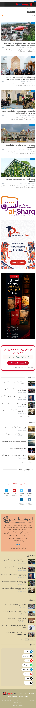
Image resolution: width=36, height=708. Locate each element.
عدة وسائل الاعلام (12, 696)
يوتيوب (27, 660)
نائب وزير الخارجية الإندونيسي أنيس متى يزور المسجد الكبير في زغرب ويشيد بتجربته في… (20, 78)
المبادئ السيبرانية (23, 696)
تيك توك (27, 682)
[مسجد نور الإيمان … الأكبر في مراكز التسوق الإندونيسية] (18, 133)
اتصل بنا (26, 693)
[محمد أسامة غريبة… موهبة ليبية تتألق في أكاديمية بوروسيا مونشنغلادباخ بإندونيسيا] (31, 383)
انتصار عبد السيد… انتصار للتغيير (18, 448)
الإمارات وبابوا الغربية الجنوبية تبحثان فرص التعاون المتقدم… (15, 633)
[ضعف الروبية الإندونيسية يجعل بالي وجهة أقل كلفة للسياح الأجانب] (31, 613)
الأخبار (33, 23)
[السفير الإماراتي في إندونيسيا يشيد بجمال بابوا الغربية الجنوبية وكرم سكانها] (31, 627)
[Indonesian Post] (9, 693)
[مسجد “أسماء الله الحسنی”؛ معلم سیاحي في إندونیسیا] (18, 167)
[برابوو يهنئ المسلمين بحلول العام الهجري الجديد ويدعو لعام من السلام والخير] (18, 99)
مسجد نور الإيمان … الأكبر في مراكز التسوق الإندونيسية (20, 146)
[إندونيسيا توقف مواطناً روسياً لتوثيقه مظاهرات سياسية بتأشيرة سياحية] (31, 412)
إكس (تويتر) (26, 656)
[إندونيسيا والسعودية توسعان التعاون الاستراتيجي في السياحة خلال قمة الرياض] (31, 620)
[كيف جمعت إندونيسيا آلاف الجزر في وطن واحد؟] (31, 443)
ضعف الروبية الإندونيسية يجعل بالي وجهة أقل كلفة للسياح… (14, 612)
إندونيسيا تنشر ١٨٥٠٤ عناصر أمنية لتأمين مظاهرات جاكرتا (15, 390)
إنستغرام (27, 674)
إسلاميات (32, 159)
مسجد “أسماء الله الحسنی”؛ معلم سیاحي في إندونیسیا (20, 180)
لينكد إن (27, 651)
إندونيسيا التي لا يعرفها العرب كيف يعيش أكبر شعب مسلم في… (14, 456)
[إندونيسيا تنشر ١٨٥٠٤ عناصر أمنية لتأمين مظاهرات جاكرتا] (31, 390)
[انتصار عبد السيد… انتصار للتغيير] (31, 450)
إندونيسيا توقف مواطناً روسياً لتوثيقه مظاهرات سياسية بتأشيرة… (14, 411)
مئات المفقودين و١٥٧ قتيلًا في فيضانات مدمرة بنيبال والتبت (14, 404)
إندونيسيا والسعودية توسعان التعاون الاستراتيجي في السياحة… (16, 619)
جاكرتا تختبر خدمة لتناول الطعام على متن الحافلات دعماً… (15, 605)
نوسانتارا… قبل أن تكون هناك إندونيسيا (16, 434)
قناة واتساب (26, 665)
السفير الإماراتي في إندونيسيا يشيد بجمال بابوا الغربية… (14, 626)
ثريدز (28, 678)
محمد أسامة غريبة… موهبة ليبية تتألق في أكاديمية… (15, 382)
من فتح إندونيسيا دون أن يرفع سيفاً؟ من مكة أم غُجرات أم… (14, 428)
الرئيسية (31, 693)
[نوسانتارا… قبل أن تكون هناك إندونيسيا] (31, 436)
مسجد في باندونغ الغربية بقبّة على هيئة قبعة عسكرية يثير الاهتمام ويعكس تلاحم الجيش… (19, 44)
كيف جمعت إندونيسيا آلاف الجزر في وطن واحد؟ (14, 441)
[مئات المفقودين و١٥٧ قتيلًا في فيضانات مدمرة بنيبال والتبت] (31, 405)
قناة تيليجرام (26, 669)
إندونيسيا (32, 125)
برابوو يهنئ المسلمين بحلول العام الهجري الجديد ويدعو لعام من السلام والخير (18, 112)
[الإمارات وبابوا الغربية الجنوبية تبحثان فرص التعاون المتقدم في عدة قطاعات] (31, 634)
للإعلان (20, 693)
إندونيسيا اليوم (16, 705)
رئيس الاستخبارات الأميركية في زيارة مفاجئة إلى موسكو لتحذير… (13, 397)
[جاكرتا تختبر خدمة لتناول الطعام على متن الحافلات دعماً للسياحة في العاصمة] (31, 606)
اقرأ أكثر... (18, 545)
